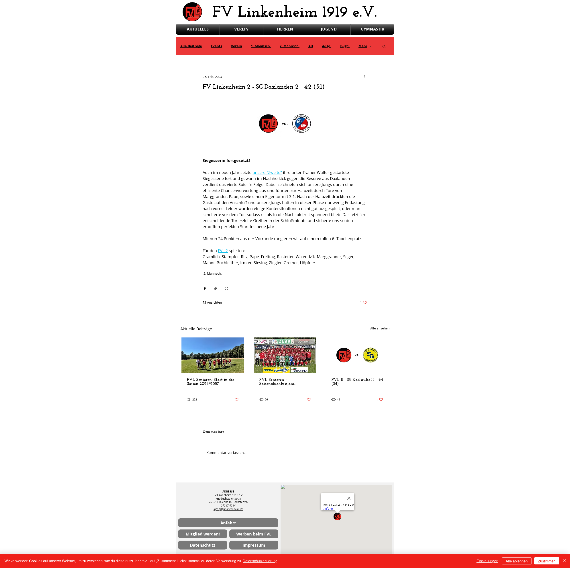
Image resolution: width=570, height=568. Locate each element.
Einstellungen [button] (487, 560)
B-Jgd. (345, 46)
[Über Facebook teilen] (205, 288)
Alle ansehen (380, 328)
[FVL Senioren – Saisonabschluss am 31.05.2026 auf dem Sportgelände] (285, 355)
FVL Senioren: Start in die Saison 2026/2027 (210, 382)
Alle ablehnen (517, 561)
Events (216, 46)
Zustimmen (547, 561)
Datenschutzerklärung (260, 560)
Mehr (362, 46)
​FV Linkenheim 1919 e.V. (294, 13)
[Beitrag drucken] (226, 288)
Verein (236, 46)
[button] (384, 46)
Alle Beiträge (191, 46)
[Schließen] (564, 560)
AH (310, 46)
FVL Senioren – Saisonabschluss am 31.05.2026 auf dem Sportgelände (276, 382)
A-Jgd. (326, 46)
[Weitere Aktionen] (364, 76)
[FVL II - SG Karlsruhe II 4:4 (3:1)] (357, 355)
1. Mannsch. (261, 46)
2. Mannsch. (289, 46)
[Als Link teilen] (216, 288)
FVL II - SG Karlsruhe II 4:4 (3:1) (357, 382)
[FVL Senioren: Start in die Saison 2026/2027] (212, 355)
